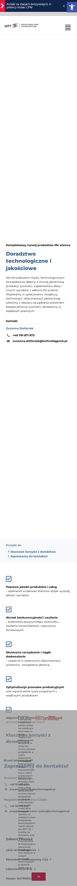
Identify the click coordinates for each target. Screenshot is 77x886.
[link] (72, 7)
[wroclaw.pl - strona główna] (2, 6)
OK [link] (38, 876)
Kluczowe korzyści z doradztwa (33, 552)
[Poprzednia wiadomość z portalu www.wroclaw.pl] (64, 6)
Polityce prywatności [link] (42, 718)
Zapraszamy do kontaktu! (29, 556)
